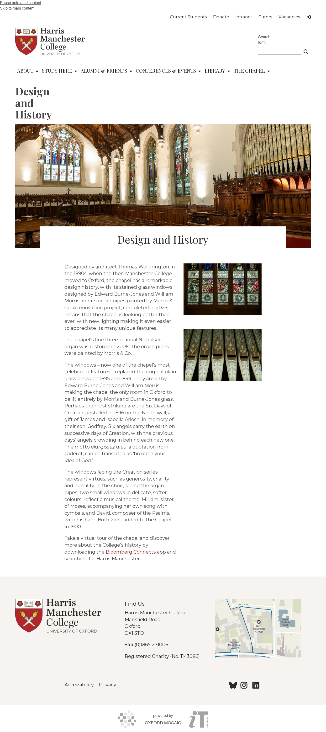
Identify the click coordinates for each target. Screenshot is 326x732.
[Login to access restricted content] (309, 17)
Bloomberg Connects (131, 552)
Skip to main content (17, 8)
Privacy (107, 685)
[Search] (306, 49)
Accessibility (80, 685)
